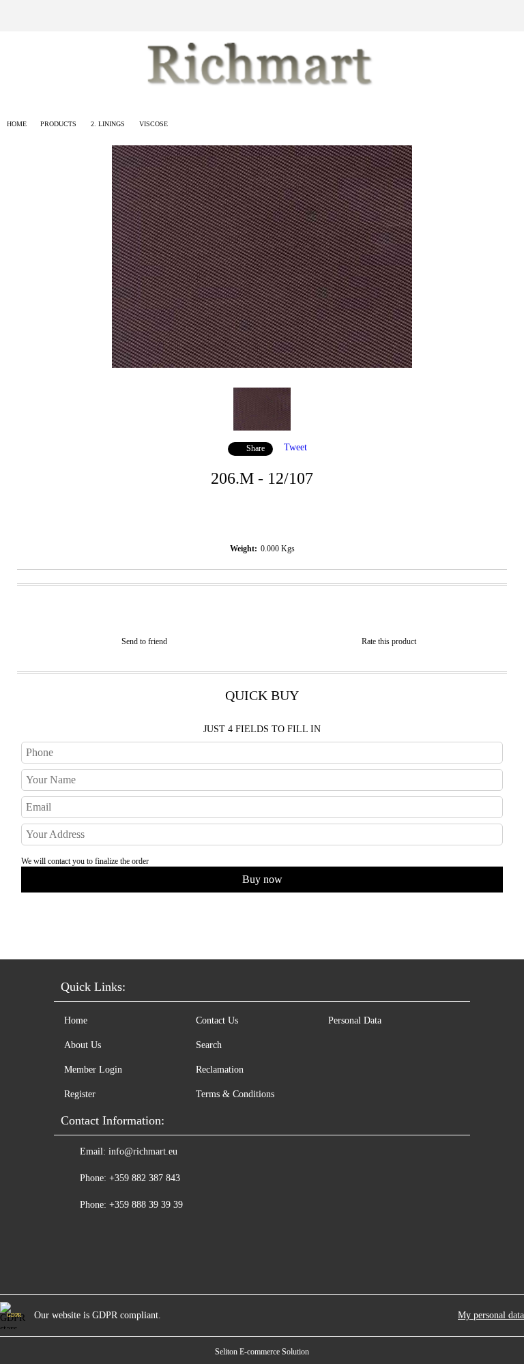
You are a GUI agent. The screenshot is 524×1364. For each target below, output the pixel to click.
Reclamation (220, 1069)
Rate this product (389, 641)
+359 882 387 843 (144, 1178)
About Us (82, 1045)
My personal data (491, 1315)
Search (209, 1045)
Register (80, 1094)
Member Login (93, 1069)
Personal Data (354, 1020)
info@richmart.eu (142, 1151)
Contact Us (217, 1020)
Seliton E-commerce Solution (262, 1351)
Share (255, 448)
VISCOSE (153, 124)
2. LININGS (108, 124)
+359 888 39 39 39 (146, 1205)
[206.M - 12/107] (262, 365)
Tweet (295, 447)
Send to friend (144, 641)
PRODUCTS (58, 124)
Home (17, 124)
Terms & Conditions (235, 1094)
